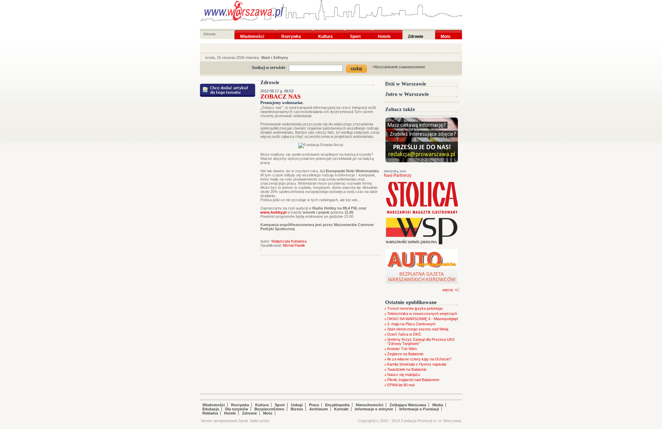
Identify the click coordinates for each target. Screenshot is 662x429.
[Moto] (445, 32)
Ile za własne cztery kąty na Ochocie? (419, 359)
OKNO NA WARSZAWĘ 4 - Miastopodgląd (422, 319)
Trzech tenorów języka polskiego (415, 308)
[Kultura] (325, 32)
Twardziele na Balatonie (407, 369)
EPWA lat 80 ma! (401, 385)
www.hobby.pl (273, 212)
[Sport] (355, 32)
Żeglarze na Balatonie (405, 354)
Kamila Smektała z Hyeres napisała (416, 364)
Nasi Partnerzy (397, 175)
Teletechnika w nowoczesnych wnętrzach (422, 313)
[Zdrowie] (415, 32)
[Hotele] (384, 32)
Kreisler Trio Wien (402, 349)
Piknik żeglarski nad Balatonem (413, 380)
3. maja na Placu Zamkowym (411, 324)
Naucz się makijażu (403, 374)
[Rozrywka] (291, 32)
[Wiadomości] (252, 32)
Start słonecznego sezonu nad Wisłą (417, 329)
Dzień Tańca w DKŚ (404, 334)
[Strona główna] (243, 10)
